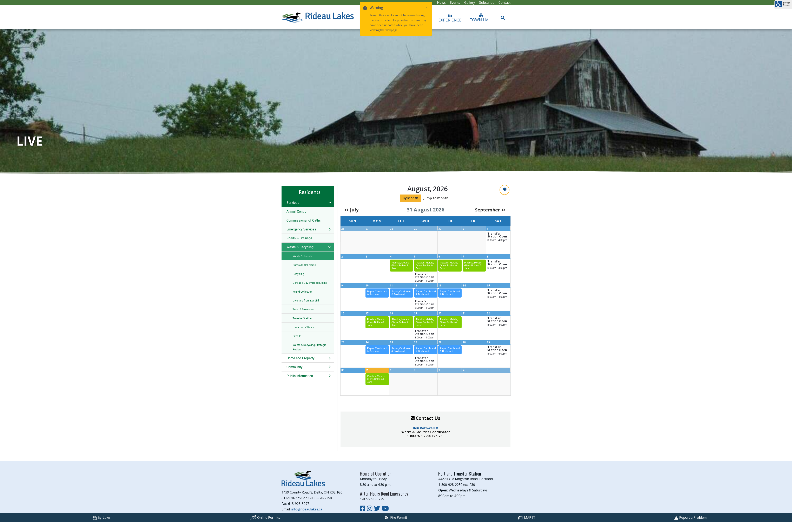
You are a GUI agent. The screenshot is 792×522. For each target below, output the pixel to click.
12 (415, 285)
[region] (396, 101)
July (354, 209)
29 (488, 342)
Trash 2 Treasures (303, 309)
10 (367, 285)
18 (391, 313)
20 (439, 313)
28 (464, 342)
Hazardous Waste (303, 327)
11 (391, 285)
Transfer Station (302, 318)
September (487, 209)
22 (488, 313)
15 (488, 285)
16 (342, 313)
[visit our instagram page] (370, 508)
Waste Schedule (302, 256)
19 (415, 313)
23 (342, 342)
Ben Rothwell (424, 428)
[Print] (504, 189)
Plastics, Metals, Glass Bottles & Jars (400, 265)
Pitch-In (297, 336)
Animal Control (296, 212)
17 (367, 313)
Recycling (298, 273)
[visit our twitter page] (378, 508)
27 (439, 342)
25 (391, 342)
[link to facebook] (363, 508)
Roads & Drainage (299, 238)
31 (367, 370)
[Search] (503, 15)
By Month (410, 198)
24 (367, 342)
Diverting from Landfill (306, 300)
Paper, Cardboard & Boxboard (377, 293)
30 (342, 370)
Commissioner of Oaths (303, 220)
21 (464, 313)
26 (415, 342)
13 (439, 285)
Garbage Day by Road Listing (310, 282)
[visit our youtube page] (385, 508)
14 (464, 285)
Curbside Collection (304, 265)
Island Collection (302, 291)
